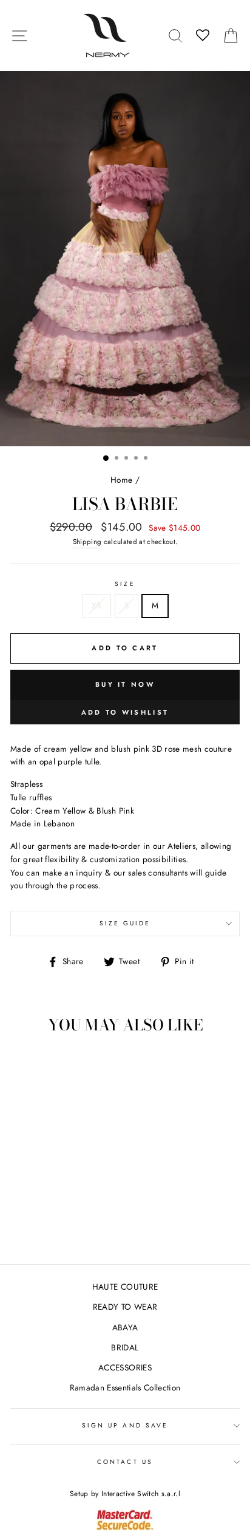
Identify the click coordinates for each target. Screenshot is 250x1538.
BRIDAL (124, 1347)
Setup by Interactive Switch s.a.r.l (125, 1493)
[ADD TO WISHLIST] (25, 1066)
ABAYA (125, 1327)
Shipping (87, 541)
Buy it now (125, 684)
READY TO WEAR (125, 1307)
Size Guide (125, 923)
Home (121, 480)
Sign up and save (125, 1425)
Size (125, 583)
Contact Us (125, 1461)
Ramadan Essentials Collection (125, 1387)
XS (96, 605)
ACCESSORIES (125, 1367)
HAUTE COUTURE (125, 1287)
